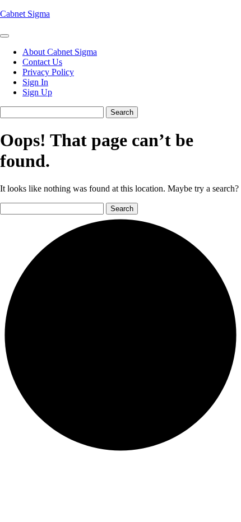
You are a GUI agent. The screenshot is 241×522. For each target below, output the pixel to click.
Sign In (35, 82)
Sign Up (37, 92)
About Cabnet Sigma (59, 52)
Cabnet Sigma (25, 13)
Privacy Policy (48, 72)
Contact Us (42, 62)
